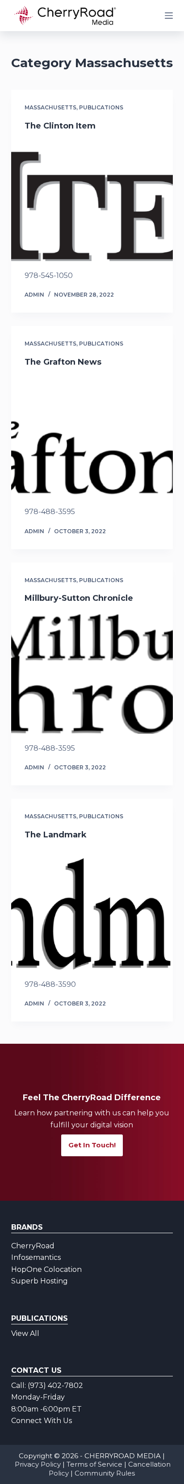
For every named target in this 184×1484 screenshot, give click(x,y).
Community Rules (105, 1473)
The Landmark (56, 835)
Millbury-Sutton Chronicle (79, 598)
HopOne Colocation (46, 1269)
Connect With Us (41, 1420)
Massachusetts (50, 107)
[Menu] (169, 16)
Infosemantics (36, 1257)
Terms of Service (94, 1464)
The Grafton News (63, 362)
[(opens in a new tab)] (92, 200)
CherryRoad (32, 1246)
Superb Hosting (39, 1281)
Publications (101, 107)
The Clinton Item (60, 126)
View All (25, 1333)
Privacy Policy (38, 1464)
